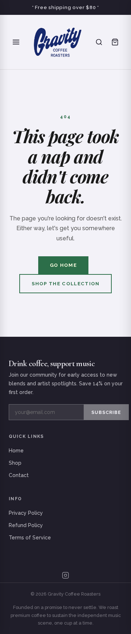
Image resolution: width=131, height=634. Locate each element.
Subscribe (106, 412)
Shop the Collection (66, 283)
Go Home (63, 265)
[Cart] (115, 42)
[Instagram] (65, 575)
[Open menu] (16, 42)
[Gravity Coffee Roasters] (57, 42)
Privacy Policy (26, 513)
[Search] (99, 42)
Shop (15, 463)
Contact (19, 475)
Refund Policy (26, 525)
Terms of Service (30, 537)
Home (16, 450)
